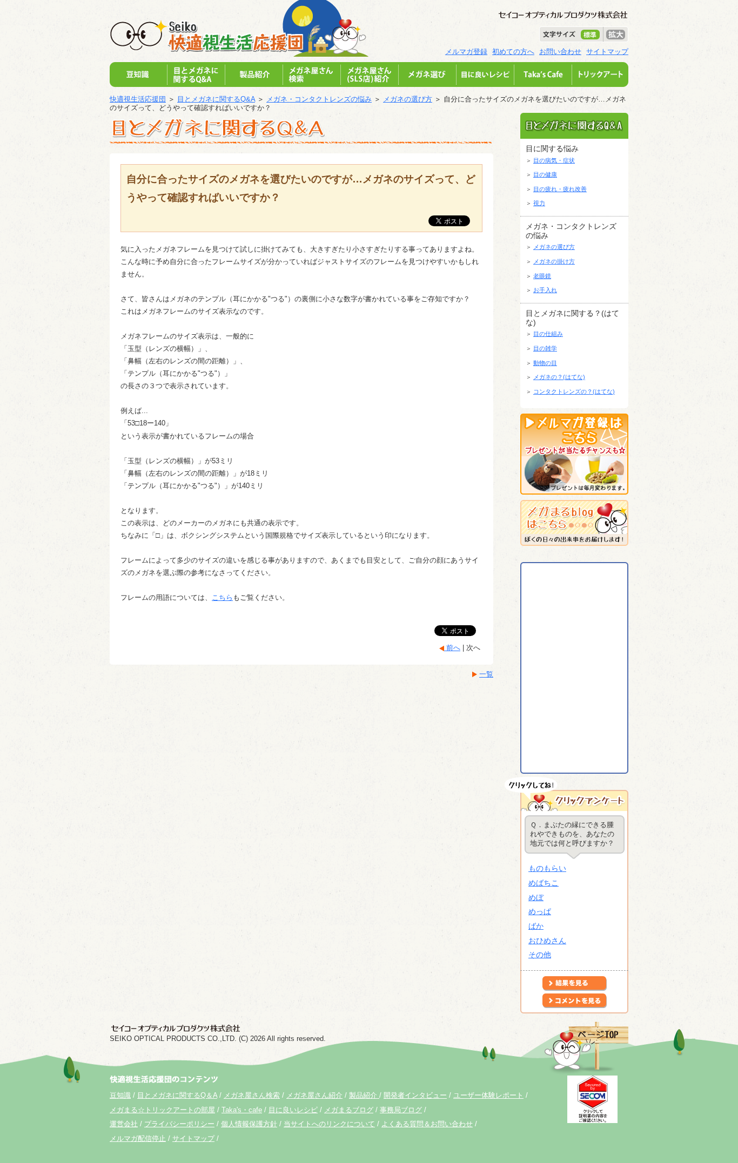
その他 (539, 954)
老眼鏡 (542, 276)
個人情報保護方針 (249, 1124)
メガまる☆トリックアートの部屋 (162, 1110)
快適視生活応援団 (138, 99)
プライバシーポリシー (179, 1124)
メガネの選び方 (407, 99)
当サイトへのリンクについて (329, 1124)
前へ (452, 648)
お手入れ (545, 290)
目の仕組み (548, 333)
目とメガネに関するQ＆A (177, 1095)
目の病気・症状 (554, 160)
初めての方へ (513, 52)
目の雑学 (545, 348)
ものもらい (547, 868)
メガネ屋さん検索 (252, 1095)
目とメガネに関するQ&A (216, 99)
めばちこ (543, 882)
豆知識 (120, 1095)
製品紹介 (364, 1095)
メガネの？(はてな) (559, 377)
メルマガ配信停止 (138, 1138)
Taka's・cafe (242, 1110)
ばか (536, 926)
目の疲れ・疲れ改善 (560, 189)
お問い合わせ (560, 52)
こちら (222, 597)
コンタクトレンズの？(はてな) (574, 391)
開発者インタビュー (415, 1095)
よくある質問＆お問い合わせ (427, 1124)
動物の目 (545, 363)
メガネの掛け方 (554, 261)
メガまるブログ (348, 1110)
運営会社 (124, 1124)
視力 (539, 203)
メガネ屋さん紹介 (314, 1095)
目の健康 (545, 174)
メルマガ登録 (466, 52)
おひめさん (547, 940)
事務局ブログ (401, 1110)
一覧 (486, 674)
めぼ (536, 897)
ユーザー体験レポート (488, 1095)
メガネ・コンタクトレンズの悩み (319, 99)
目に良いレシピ (293, 1110)
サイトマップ (607, 52)
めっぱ (539, 911)
